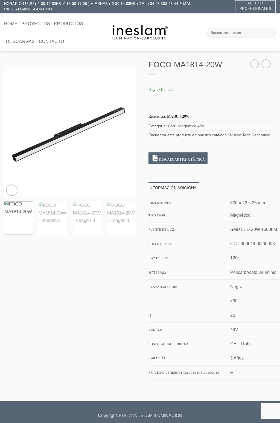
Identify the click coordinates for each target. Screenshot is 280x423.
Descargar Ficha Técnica (182, 159)
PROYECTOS (35, 23)
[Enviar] (270, 32)
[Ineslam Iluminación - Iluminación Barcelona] (140, 32)
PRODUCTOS (68, 23)
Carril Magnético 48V (186, 126)
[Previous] (14, 131)
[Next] (126, 131)
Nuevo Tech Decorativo (250, 135)
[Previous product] (266, 64)
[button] (12, 190)
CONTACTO (51, 41)
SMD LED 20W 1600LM (253, 229)
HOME (11, 23)
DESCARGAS (20, 41)
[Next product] (254, 64)
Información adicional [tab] (173, 188)
